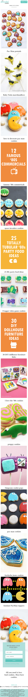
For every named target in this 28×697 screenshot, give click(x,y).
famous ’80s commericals (14, 184)
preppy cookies (14, 444)
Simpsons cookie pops (14, 488)
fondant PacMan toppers (14, 606)
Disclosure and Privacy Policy (12, 663)
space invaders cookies (14, 228)
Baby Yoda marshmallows (14, 95)
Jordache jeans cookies (14, 575)
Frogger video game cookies (14, 311)
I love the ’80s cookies (14, 401)
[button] (24, 2)
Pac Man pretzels (14, 51)
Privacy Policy (17, 690)
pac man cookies (14, 531)
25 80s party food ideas (14, 272)
